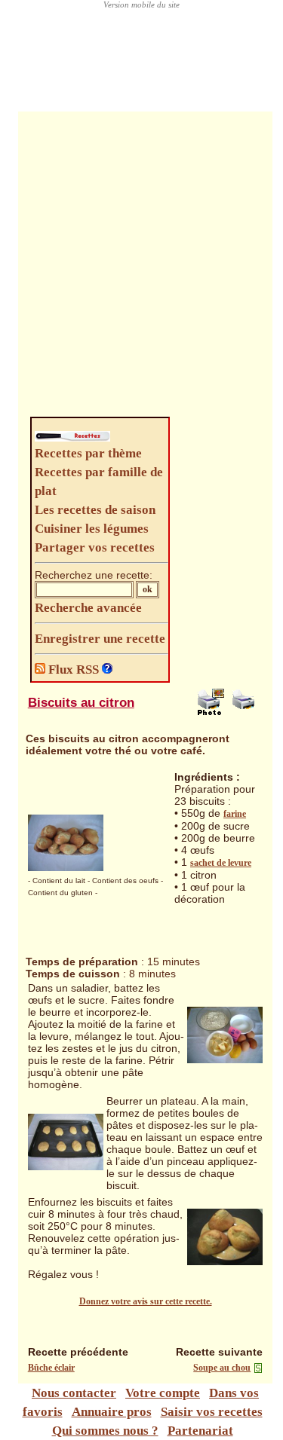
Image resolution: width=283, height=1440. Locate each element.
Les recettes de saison (95, 510)
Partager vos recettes (95, 547)
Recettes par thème (88, 453)
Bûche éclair (51, 1367)
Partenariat (200, 1430)
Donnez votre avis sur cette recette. (145, 1301)
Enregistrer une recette (100, 638)
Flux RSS (73, 669)
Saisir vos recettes (212, 1412)
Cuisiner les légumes (92, 528)
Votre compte (162, 1393)
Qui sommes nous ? (105, 1430)
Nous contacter (74, 1393)
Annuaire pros (112, 1412)
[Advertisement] (141, 268)
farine (234, 814)
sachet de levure (220, 863)
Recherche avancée (88, 608)
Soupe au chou (222, 1367)
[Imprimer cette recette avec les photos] (210, 712)
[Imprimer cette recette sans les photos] (245, 712)
